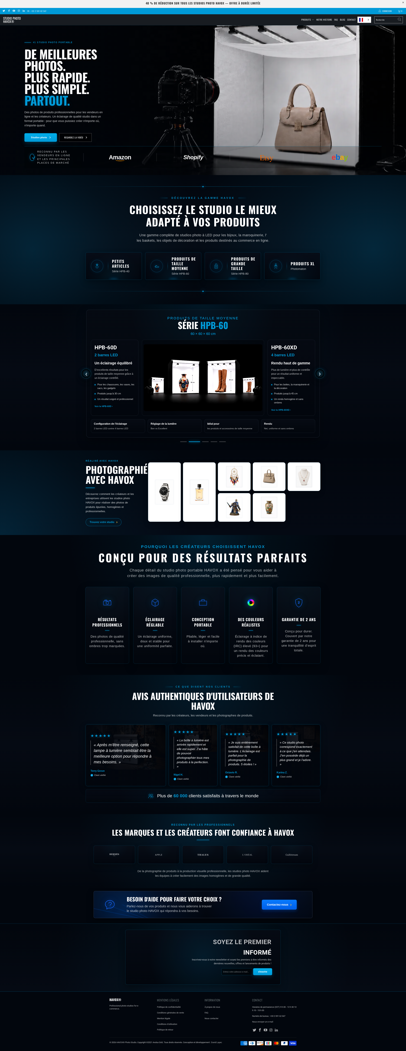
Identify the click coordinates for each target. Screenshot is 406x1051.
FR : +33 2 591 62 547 (36, 11)
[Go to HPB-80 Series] (200, 450)
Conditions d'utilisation (167, 1033)
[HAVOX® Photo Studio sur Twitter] (3, 11)
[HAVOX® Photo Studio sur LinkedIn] (23, 11)
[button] (114, 266)
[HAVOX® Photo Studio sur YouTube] (13, 11)
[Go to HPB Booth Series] (211, 450)
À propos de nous (212, 1016)
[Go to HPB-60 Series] (192, 450)
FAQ (206, 1022)
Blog (342, 19)
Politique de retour (165, 1039)
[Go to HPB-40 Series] (183, 450)
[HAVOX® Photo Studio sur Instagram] (18, 11)
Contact (351, 19)
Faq (336, 19)
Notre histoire (324, 19)
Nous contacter (211, 1027)
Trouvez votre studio (104, 531)
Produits (306, 19)
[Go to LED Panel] (222, 450)
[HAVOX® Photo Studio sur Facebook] (8, 11)
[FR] (364, 20)
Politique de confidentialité (169, 1016)
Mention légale (163, 1027)
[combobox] (364, 20)
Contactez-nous (279, 913)
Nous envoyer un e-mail (262, 1031)
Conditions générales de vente (170, 1022)
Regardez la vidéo (73, 137)
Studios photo (39, 137)
